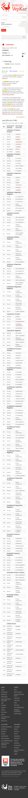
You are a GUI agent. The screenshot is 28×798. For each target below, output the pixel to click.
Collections (17, 700)
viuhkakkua (18, 324)
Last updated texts (19, 707)
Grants (3, 714)
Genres (16, 733)
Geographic (17, 736)
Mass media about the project (6, 699)
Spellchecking (17, 713)
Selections (3, 747)
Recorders (16, 743)
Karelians (3, 705)
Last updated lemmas (6, 740)
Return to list (5, 48)
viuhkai (17, 182)
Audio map (17, 698)
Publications (4, 696)
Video (15, 702)
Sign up (3, 22)
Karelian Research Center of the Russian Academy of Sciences (17, 763)
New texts (16, 705)
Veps (2, 703)
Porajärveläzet (6, 85)
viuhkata (18, 151)
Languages (17, 726)
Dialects (16, 729)
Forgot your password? (6, 24)
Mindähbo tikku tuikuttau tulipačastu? (12, 106)
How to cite (4, 720)
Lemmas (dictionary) (6, 726)
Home (2, 689)
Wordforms (4, 729)
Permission (4, 712)
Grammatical (17, 745)
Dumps (3, 710)
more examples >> (21, 117)
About (3, 687)
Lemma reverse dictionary (5, 743)
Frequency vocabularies (17, 710)
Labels (15, 753)
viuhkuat (18, 136)
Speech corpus (18, 692)
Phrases (3, 733)
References (4, 694)
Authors (16, 740)
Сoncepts (16, 747)
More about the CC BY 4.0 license (10, 776)
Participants (4, 692)
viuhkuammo (19, 141)
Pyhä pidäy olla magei (8, 94)
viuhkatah (18, 146)
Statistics (3, 707)
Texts (15, 689)
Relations (3, 731)
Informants (17, 738)
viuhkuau (18, 139)
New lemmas (4, 736)
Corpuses (16, 731)
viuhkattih (18, 190)
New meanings (5, 738)
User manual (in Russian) (5, 717)
